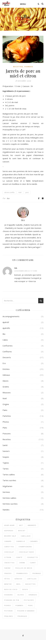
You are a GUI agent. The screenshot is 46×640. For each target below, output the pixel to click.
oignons (8, 595)
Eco (4, 363)
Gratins (6, 386)
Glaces (5, 381)
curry (33, 563)
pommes (19, 605)
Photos (6, 422)
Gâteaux (6, 375)
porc (27, 192)
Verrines (6, 492)
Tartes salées (9, 474)
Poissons (7, 433)
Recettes (18, 67)
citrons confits (9, 192)
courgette (32, 557)
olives (21, 595)
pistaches (29, 600)
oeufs (25, 589)
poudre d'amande (26, 611)
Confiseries (8, 345)
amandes (32, 525)
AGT (21, 525)
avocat (21, 531)
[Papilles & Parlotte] (6, 4)
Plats (5, 427)
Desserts (7, 357)
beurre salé (10, 536)
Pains (5, 410)
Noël (5, 398)
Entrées (6, 369)
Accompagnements (11, 316)
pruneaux (22, 616)
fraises (8, 573)
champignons (25, 547)
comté (19, 557)
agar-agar (9, 525)
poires (7, 605)
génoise (18, 579)
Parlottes (7, 416)
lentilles (32, 579)
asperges (8, 531)
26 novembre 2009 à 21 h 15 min (25, 271)
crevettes (9, 563)
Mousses (7, 392)
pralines (8, 616)
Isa (8, 198)
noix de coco (11, 589)
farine (7, 568)
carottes (9, 547)
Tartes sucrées (9, 480)
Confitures (7, 351)
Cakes (5, 340)
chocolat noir (26, 552)
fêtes (7, 579)
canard (8, 541)
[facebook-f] (23, 635)
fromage (36, 573)
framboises (22, 573)
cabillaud (26, 536)
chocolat (9, 552)
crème (22, 563)
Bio (4, 334)
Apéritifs (6, 328)
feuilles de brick (23, 568)
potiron (8, 611)
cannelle (20, 541)
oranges (33, 595)
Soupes (6, 457)
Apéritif (6, 322)
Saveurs (6, 451)
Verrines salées (9, 498)
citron (7, 557)
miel (19, 192)
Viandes (28, 67)
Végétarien (7, 486)
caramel (34, 541)
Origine (6, 404)
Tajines (6, 463)
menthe (8, 584)
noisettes (30, 584)
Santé (5, 445)
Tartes (6, 468)
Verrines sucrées (10, 504)
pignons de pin (11, 600)
